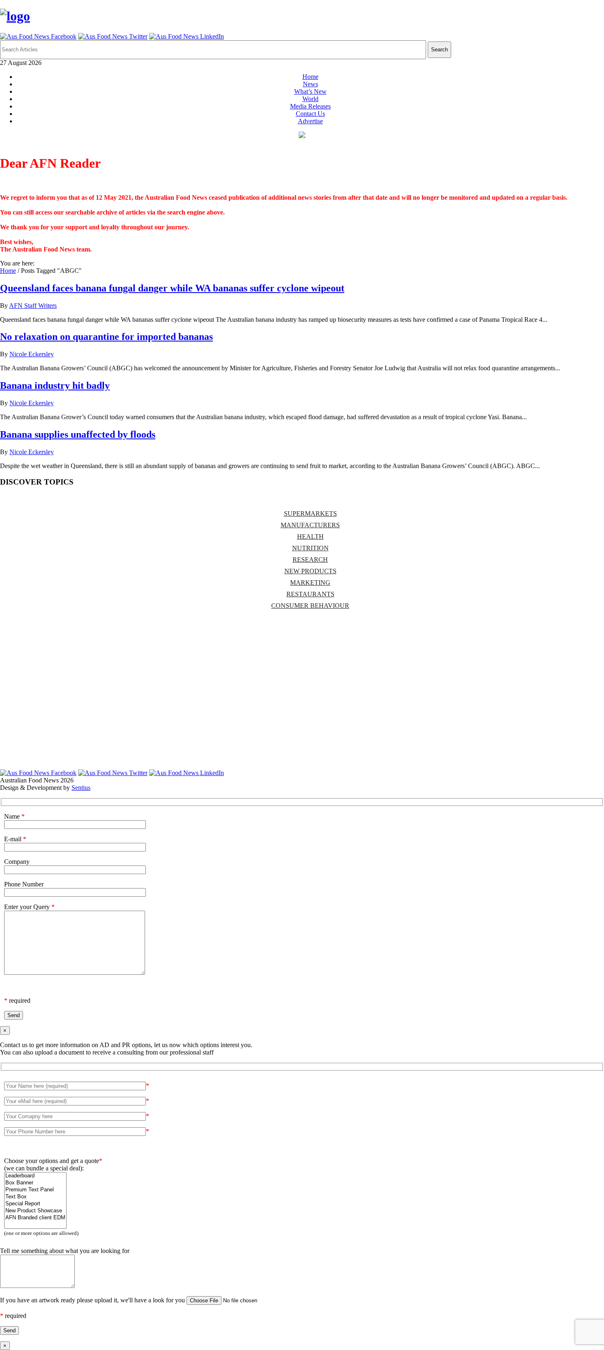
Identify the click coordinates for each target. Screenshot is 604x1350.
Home (310, 76)
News (310, 84)
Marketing (310, 582)
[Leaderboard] (35, 1175)
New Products (310, 571)
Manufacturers (310, 525)
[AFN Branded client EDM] (35, 1217)
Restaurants (310, 594)
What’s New (310, 91)
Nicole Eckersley (31, 354)
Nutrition (310, 548)
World (310, 98)
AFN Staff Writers (33, 305)
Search (439, 49)
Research (310, 559)
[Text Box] (35, 1196)
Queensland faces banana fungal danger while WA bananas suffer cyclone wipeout (172, 288)
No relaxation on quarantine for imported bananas (106, 336)
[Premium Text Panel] (35, 1189)
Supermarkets (310, 513)
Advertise (310, 121)
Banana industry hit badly (55, 385)
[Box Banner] (35, 1182)
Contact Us (310, 113)
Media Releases (310, 106)
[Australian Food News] (15, 16)
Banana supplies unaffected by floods (77, 434)
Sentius (80, 787)
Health (310, 536)
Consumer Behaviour (310, 605)
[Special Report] (35, 1203)
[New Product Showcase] (35, 1210)
